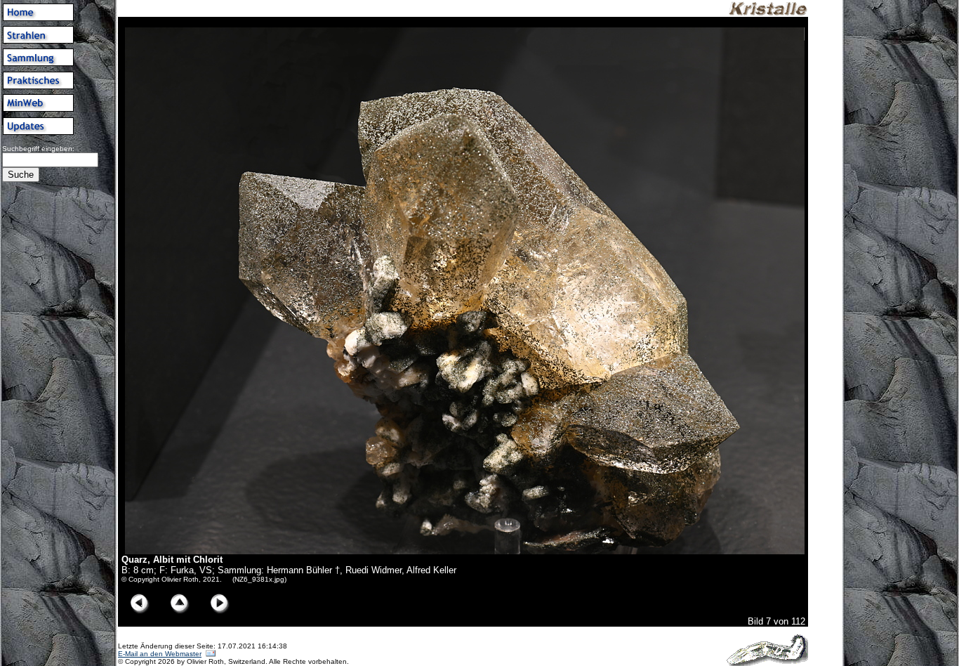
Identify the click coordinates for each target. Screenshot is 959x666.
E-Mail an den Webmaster (159, 654)
